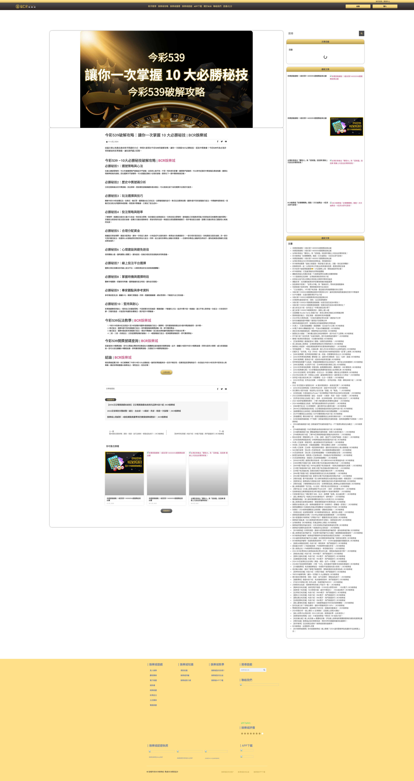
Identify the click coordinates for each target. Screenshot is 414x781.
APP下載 (198, 6)
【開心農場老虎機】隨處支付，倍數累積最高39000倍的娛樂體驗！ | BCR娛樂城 (323, 603)
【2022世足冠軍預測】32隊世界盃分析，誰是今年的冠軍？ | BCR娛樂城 (320, 388)
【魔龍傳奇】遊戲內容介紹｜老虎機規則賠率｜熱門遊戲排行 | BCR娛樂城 (320, 580)
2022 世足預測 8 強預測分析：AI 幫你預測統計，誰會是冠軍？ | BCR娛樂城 (321, 385)
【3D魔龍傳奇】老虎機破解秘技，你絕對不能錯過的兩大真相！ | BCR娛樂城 (321, 567)
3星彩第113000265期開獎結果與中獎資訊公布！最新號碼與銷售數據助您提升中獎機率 (325, 292)
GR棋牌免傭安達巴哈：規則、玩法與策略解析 (309, 300)
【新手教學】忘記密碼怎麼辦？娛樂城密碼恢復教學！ (313, 624)
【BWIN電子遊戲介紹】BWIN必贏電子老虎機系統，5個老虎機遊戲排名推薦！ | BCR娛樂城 (327, 466)
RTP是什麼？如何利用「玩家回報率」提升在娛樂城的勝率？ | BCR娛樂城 (320, 336)
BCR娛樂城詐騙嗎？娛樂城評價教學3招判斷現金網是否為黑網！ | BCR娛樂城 (321, 536)
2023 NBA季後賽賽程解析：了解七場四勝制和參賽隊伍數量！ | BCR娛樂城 (321, 401)
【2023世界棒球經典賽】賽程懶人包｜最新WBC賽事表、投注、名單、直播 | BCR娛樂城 (326, 357)
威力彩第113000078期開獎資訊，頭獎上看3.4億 (310, 310)
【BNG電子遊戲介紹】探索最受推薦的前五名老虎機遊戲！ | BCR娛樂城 (319, 473)
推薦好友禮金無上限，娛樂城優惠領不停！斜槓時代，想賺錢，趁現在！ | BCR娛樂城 (324, 504)
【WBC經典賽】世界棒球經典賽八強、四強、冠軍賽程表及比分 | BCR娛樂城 (321, 354)
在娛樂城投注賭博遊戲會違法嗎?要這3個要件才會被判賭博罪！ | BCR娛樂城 (321, 492)
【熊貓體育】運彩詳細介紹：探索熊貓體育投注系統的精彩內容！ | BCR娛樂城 (322, 416)
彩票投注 (153, 695)
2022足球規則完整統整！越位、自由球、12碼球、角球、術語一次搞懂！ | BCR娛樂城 (144, 411)
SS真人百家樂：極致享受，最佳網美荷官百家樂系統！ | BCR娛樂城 (318, 442)
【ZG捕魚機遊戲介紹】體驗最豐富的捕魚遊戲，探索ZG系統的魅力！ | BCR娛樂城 (323, 432)
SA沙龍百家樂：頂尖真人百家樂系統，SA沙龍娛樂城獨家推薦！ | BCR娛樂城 (321, 450)
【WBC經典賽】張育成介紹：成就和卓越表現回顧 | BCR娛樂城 (316, 359)
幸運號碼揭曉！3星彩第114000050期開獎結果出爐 (307, 118)
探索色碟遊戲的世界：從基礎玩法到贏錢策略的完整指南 (314, 323)
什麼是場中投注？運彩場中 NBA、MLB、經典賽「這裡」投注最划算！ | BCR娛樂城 (324, 494)
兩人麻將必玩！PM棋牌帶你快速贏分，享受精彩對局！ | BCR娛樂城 (318, 548)
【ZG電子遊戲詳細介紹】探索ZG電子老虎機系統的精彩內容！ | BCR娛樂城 (321, 468)
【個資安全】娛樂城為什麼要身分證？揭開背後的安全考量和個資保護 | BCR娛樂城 (324, 481)
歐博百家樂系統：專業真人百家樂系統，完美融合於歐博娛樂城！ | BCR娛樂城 (322, 455)
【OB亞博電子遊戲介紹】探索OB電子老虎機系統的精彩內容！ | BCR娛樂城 (321, 463)
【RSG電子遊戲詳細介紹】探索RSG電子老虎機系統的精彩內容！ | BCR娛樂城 (322, 476)
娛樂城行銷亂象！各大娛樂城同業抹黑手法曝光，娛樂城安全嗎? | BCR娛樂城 (321, 520)
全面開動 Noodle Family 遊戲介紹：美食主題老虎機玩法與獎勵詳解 (318, 313)
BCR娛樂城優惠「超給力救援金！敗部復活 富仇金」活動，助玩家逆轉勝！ (321, 264)
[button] (166, 511)
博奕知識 (184, 670)
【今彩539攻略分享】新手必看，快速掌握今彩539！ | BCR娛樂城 (317, 582)
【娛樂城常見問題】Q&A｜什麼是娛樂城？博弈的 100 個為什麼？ (317, 616)
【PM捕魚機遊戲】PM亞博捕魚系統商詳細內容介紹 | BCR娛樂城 (317, 429)
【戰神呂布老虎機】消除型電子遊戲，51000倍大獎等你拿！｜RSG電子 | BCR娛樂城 (324, 587)
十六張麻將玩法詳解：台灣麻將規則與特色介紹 (310, 277)
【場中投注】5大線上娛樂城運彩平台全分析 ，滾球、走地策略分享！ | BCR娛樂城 (323, 489)
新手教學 (152, 6)
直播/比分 (227, 6)
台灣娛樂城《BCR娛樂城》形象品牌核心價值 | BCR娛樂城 (314, 523)
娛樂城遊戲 (187, 6)
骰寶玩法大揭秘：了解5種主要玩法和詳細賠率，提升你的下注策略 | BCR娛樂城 (322, 334)
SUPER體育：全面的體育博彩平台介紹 (307, 295)
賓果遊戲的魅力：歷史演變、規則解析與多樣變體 (311, 315)
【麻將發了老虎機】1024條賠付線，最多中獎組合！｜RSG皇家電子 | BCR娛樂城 (323, 590)
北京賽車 (153, 700)
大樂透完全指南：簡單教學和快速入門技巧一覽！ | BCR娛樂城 (316, 585)
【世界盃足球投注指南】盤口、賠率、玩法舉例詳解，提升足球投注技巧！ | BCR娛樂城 (325, 398)
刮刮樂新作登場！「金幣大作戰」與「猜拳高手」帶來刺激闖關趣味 (318, 284)
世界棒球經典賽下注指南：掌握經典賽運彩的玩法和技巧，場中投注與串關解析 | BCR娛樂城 (327, 362)
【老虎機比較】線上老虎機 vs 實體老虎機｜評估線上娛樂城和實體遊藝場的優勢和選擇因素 (327, 618)
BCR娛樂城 (166, 161)
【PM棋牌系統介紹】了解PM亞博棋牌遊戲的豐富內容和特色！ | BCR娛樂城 (321, 435)
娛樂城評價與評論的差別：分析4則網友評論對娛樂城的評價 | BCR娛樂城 (320, 525)
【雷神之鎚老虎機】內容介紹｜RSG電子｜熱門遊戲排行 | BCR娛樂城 (318, 556)
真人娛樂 (153, 670)
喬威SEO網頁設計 (171, 772)
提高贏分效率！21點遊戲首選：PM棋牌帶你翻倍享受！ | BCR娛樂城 (318, 546)
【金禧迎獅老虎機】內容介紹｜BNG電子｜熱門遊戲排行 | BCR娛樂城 (318, 600)
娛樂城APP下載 (217, 680)
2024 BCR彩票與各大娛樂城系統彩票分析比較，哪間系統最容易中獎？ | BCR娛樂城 (324, 551)
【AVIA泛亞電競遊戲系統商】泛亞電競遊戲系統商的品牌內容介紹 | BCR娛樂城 (141, 405)
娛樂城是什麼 (186, 680)
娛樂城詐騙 (185, 675)
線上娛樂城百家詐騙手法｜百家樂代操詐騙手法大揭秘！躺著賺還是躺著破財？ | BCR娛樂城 (327, 533)
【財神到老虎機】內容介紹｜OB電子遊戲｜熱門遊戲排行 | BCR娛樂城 (319, 572)
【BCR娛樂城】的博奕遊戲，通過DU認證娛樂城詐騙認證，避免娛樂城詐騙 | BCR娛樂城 (325, 530)
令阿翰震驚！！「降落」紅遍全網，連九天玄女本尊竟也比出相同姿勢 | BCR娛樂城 (324, 349)
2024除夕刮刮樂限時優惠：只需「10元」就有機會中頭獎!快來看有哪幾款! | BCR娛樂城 (325, 564)
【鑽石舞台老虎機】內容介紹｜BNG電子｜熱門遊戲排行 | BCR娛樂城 (318, 598)
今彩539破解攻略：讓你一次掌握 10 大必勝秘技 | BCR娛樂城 (315, 574)
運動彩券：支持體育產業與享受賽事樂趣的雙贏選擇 (312, 282)
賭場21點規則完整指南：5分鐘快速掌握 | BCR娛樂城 (312, 339)
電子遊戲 (153, 680)
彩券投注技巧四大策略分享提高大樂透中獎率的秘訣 (312, 279)
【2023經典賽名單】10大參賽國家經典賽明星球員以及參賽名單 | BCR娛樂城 (321, 370)
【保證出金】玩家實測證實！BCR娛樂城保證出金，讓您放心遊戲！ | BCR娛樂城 (323, 512)
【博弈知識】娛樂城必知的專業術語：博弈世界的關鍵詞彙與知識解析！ (320, 621)
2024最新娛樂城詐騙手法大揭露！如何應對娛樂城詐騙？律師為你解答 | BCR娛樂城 (324, 538)
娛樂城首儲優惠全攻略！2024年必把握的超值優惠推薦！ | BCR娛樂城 (319, 515)
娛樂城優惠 (175, 6)
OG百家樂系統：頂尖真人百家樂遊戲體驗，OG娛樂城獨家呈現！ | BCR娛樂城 (322, 453)
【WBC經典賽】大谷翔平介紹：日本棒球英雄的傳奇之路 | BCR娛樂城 (319, 365)
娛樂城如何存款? (217, 670)
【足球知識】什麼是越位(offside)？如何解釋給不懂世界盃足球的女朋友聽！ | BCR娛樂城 (326, 393)
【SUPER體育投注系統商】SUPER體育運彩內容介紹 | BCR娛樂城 (317, 414)
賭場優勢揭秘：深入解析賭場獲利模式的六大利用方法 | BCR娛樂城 (318, 499)
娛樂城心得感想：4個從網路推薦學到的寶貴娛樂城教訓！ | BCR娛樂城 (137, 417)
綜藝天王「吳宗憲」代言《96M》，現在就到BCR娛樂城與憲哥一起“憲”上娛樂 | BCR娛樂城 (326, 352)
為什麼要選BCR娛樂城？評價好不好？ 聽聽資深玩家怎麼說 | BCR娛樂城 (319, 517)
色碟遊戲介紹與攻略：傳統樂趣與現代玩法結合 (310, 287)
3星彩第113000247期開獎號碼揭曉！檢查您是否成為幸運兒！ (316, 302)
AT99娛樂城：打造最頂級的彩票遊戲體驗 (308, 271)
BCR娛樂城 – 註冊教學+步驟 (303, 626)
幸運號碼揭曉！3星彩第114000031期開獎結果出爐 (311, 258)
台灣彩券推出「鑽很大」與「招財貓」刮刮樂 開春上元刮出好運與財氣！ (208, 499)
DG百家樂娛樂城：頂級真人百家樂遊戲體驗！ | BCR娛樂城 (314, 458)
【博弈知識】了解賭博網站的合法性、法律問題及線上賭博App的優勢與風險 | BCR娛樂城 (326, 484)
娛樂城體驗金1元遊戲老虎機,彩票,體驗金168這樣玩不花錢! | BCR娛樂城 (319, 507)
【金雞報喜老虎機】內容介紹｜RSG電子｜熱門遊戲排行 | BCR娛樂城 (318, 559)
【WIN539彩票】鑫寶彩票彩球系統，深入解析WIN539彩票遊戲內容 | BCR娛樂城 (323, 460)
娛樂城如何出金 (217, 675)
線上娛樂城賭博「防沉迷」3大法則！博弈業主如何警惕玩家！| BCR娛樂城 (320, 486)
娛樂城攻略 (163, 6)
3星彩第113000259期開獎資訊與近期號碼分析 (310, 297)
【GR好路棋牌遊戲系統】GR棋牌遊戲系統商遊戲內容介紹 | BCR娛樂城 (319, 440)
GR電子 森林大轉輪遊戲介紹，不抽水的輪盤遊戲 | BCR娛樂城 (316, 328)
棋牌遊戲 (153, 690)
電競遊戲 (153, 705)
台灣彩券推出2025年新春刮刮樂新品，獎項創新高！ (312, 261)
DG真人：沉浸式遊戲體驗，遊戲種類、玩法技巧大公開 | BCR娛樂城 (318, 326)
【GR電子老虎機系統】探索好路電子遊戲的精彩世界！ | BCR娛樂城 (318, 471)
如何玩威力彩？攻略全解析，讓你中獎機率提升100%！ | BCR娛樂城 (318, 605)
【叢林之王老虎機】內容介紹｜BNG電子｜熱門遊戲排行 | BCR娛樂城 (318, 595)
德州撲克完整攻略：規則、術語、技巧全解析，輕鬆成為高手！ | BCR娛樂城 (321, 577)
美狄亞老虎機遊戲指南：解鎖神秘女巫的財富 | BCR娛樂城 (314, 331)
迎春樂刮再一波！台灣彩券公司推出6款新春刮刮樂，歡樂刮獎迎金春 (318, 266)
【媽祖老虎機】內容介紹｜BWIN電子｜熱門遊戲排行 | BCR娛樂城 (317, 554)
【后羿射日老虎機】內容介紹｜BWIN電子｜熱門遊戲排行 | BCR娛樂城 (319, 593)
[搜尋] (361, 33)
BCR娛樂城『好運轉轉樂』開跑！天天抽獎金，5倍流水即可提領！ (317, 256)
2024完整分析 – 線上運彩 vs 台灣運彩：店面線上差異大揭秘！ (316, 611)
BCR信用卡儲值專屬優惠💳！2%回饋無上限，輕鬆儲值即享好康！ (317, 269)
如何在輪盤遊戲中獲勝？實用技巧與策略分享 (309, 321)
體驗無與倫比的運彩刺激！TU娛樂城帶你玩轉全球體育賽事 (315, 274)
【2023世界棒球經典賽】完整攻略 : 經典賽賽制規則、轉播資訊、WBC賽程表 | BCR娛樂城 (326, 367)
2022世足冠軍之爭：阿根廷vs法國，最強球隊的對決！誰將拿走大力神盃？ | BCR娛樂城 (326, 375)
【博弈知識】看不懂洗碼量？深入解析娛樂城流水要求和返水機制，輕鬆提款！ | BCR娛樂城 (327, 479)
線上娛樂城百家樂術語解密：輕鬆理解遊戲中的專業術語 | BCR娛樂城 (318, 502)
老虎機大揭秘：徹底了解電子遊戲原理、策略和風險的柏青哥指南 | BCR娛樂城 (322, 569)
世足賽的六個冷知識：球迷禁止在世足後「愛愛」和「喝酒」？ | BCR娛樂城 (321, 391)
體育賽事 (153, 675)
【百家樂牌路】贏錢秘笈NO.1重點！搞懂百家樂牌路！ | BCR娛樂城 (318, 341)
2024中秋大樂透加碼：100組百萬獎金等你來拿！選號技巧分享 (316, 318)
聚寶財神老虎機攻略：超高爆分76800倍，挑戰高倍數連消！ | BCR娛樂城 (320, 608)
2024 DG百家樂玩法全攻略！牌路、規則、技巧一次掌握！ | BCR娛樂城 (319, 561)
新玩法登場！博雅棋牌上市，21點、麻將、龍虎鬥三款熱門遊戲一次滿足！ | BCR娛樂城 (325, 437)
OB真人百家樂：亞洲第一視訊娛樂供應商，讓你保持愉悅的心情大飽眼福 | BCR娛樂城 (325, 448)
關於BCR (208, 6)
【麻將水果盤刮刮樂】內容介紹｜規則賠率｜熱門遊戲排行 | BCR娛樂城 (319, 543)
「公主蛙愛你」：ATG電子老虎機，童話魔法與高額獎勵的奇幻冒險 (317, 290)
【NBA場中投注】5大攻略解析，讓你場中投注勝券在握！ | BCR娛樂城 (319, 406)
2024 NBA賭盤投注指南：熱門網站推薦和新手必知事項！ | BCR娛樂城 (319, 403)
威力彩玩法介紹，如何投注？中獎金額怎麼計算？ (311, 308)
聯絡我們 (217, 6)
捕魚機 (152, 685)
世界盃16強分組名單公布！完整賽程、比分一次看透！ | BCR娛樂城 (318, 378)
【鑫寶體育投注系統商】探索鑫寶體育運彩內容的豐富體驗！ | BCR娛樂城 (320, 411)
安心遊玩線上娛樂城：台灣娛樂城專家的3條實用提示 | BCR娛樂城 (317, 344)
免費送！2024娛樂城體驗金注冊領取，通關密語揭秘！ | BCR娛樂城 (318, 510)
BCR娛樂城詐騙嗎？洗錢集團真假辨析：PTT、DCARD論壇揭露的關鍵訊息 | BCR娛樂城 (325, 541)
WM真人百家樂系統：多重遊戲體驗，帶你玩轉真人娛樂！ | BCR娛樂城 (319, 445)
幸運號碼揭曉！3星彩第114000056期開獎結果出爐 (307, 76)
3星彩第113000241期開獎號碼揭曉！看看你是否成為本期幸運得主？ (318, 305)
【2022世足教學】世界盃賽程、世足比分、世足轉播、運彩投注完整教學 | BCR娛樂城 (325, 372)
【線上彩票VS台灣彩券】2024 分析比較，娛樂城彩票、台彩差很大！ (318, 613)
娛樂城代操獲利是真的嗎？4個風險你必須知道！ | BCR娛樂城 (315, 528)
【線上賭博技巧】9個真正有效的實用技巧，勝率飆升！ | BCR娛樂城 (318, 497)
